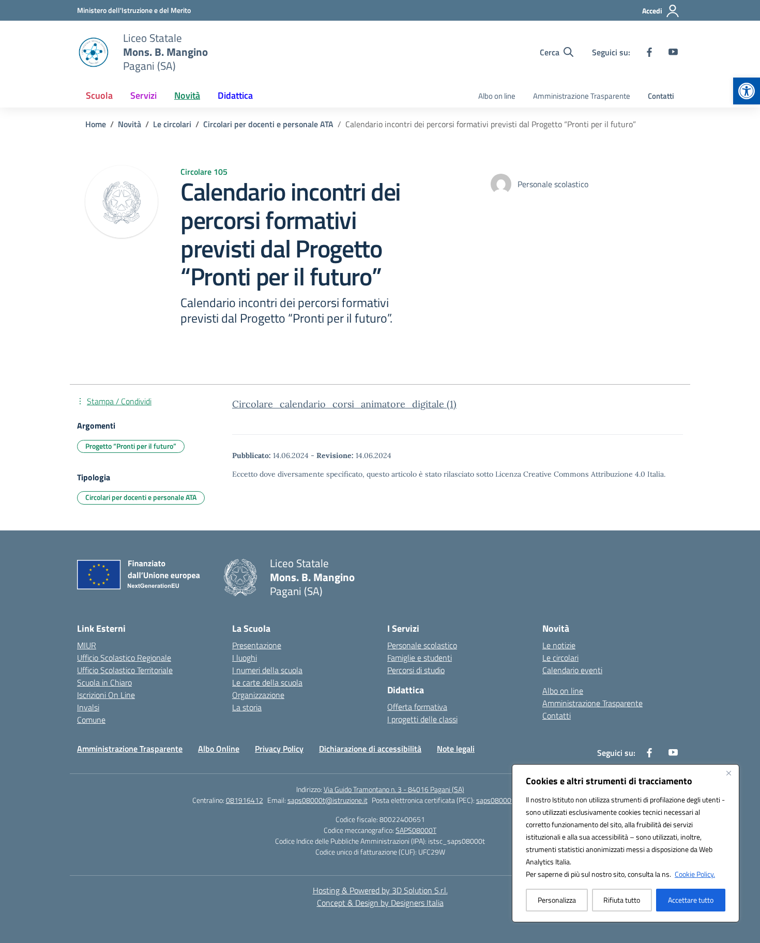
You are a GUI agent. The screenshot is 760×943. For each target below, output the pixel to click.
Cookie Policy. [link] (695, 874)
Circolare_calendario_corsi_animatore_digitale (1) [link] (344, 404)
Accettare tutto (690, 899)
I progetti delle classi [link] (422, 719)
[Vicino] (728, 773)
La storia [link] (247, 707)
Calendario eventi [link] (572, 670)
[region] (625, 843)
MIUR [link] (86, 645)
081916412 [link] (244, 800)
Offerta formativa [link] (417, 707)
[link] (746, 91)
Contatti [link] (661, 96)
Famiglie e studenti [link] (419, 657)
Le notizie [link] (558, 645)
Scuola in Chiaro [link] (104, 682)
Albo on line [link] (496, 96)
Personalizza (557, 899)
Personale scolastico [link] (422, 645)
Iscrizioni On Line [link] (106, 695)
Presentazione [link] (256, 645)
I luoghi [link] (244, 657)
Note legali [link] (456, 748)
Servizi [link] (143, 95)
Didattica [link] (235, 95)
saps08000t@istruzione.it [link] (327, 800)
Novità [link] (187, 95)
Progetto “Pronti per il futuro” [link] (130, 445)
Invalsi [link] (88, 707)
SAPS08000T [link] (416, 830)
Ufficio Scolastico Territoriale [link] (125, 670)
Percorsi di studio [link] (416, 670)
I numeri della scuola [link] (267, 670)
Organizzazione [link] (258, 695)
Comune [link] (91, 719)
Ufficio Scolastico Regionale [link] (124, 657)
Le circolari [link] (560, 657)
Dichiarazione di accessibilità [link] (370, 748)
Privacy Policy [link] (279, 748)
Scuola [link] (99, 95)
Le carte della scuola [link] (267, 682)
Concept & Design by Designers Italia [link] (380, 902)
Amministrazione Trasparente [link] (581, 96)
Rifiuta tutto (621, 899)
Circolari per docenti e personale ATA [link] (140, 497)
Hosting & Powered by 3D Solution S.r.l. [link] (380, 890)
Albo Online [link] (218, 748)
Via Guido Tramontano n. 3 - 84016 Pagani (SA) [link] (394, 789)
